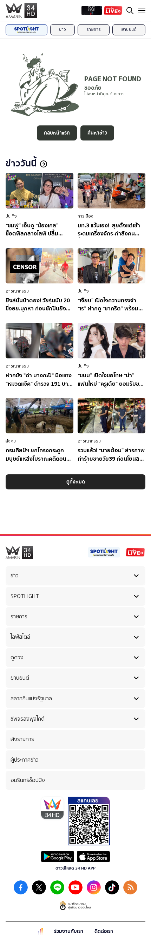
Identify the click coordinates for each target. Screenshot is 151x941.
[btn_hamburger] (142, 10)
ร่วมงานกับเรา (68, 931)
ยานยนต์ (129, 29)
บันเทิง (11, 216)
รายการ (93, 29)
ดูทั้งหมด (75, 482)
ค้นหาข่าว (97, 133)
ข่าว (62, 29)
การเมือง (85, 216)
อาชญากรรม (17, 291)
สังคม (11, 441)
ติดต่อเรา (103, 931)
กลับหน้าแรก (57, 133)
